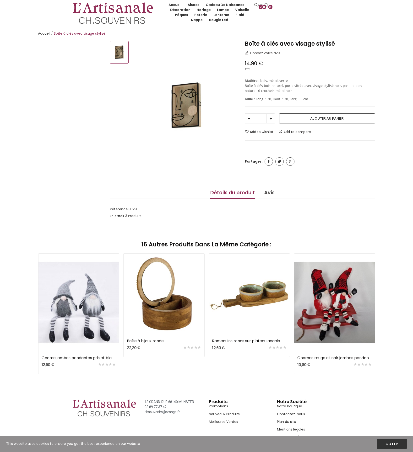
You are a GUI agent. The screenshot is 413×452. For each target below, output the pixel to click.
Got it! (392, 443)
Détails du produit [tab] (232, 192)
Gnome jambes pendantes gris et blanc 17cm (79, 358)
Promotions (218, 406)
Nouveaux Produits (224, 414)
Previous (30, 314)
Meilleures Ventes (223, 421)
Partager (269, 161)
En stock (117, 215)
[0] (266, 5)
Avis (269, 192)
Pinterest (290, 161)
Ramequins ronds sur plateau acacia (246, 341)
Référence (119, 209)
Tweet (279, 161)
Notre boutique (289, 406)
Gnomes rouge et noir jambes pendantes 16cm (334, 358)
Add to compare (297, 132)
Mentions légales (291, 429)
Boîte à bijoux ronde (145, 341)
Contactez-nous (291, 414)
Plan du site (286, 421)
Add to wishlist (261, 132)
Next (382, 314)
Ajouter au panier (327, 118)
